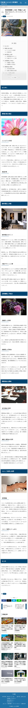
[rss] (13, 694)
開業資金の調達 (8, 66)
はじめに (7, 46)
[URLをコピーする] (24, 600)
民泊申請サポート (10, 701)
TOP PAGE (4, 696)
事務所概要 (9, 703)
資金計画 (9, 52)
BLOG (4, 16)
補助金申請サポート (10, 700)
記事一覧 (18, 696)
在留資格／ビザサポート (11, 698)
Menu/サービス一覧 (10, 696)
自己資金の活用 (10, 68)
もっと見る (14, 77)
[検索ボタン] (20, 2)
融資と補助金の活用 (11, 70)
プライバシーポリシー (16, 703)
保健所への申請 (10, 62)
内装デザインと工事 (11, 58)
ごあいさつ (5, 703)
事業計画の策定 (8, 48)
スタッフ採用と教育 (10, 73)
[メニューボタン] (25, 2)
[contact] (14, 694)
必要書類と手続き (9, 60)
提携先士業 (23, 703)
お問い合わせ (23, 696)
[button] (3, 600)
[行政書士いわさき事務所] (9, 2)
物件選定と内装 (8, 54)
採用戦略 (9, 74)
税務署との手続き (11, 64)
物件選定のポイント (11, 56)
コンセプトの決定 (11, 50)
